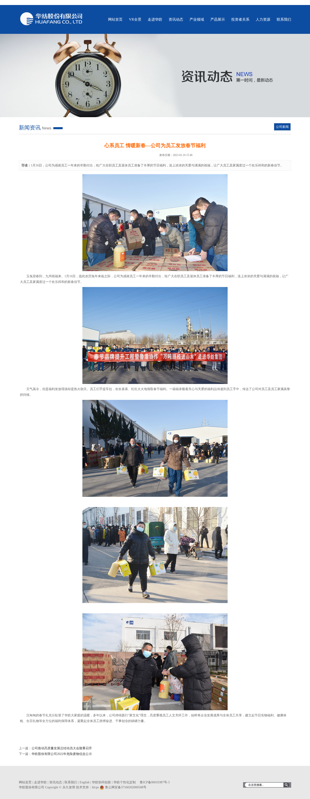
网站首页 (115, 19)
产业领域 (196, 19)
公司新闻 (282, 127)
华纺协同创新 (101, 782)
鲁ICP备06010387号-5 (155, 782)
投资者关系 (240, 19)
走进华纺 (155, 19)
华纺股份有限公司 (51, 19)
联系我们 (284, 19)
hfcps (95, 787)
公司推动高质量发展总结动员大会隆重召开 (62, 748)
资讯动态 (176, 19)
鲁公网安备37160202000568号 (125, 787)
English (84, 782)
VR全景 (135, 19)
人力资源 (263, 19)
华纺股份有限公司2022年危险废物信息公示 (62, 754)
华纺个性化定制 (124, 782)
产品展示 (217, 19)
